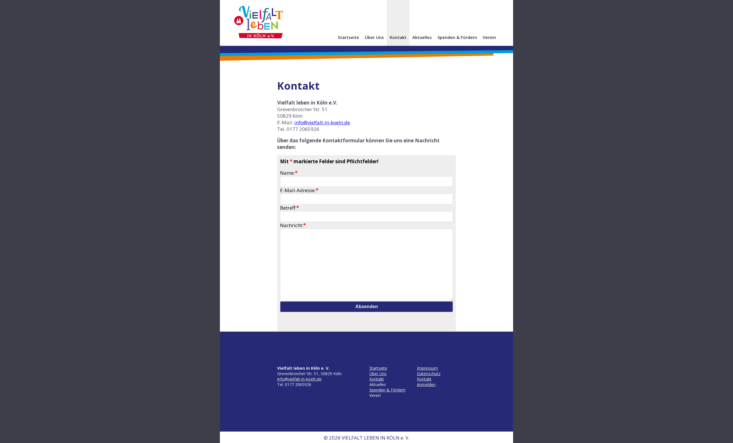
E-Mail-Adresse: (299, 190)
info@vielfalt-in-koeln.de (322, 122)
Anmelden (426, 384)
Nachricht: (293, 225)
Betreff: (289, 207)
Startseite (348, 37)
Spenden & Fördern (457, 37)
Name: (288, 173)
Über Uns (374, 37)
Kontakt (398, 37)
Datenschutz (428, 373)
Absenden (366, 306)
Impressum (427, 368)
